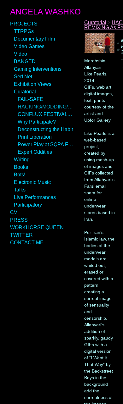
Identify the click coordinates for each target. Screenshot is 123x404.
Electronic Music (32, 182)
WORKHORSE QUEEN (37, 227)
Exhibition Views (32, 84)
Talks (20, 189)
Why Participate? (37, 122)
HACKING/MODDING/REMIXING (45, 106)
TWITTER (21, 235)
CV (13, 212)
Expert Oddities (35, 152)
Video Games (29, 46)
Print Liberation (35, 137)
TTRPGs (24, 31)
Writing (22, 159)
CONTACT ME (27, 242)
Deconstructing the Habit (45, 129)
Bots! (19, 174)
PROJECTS (24, 23)
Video (20, 54)
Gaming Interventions (38, 69)
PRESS (19, 220)
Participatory (28, 205)
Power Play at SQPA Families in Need (45, 144)
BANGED (25, 61)
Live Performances (35, 197)
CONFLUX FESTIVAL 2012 (45, 114)
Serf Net (23, 76)
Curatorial (25, 91)
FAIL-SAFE (30, 99)
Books (21, 167)
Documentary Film (34, 39)
